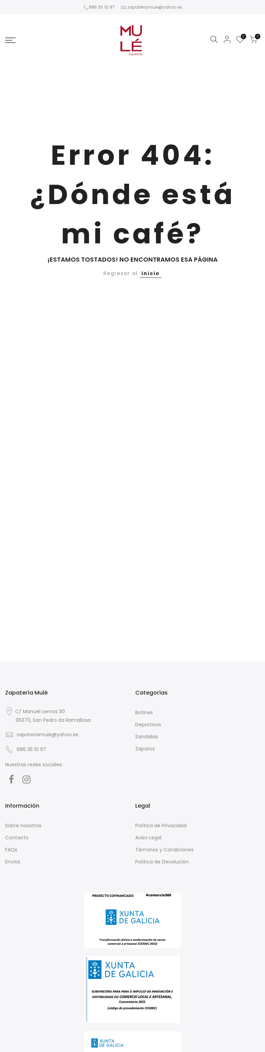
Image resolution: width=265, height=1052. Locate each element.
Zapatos (145, 748)
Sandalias (146, 736)
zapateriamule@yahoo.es (154, 7)
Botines (144, 712)
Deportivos (148, 724)
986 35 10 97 (102, 7)
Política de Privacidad (161, 825)
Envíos (12, 861)
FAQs (11, 849)
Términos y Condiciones (164, 849)
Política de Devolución (162, 861)
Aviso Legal (148, 837)
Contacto (17, 837)
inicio (150, 273)
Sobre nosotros (23, 825)
